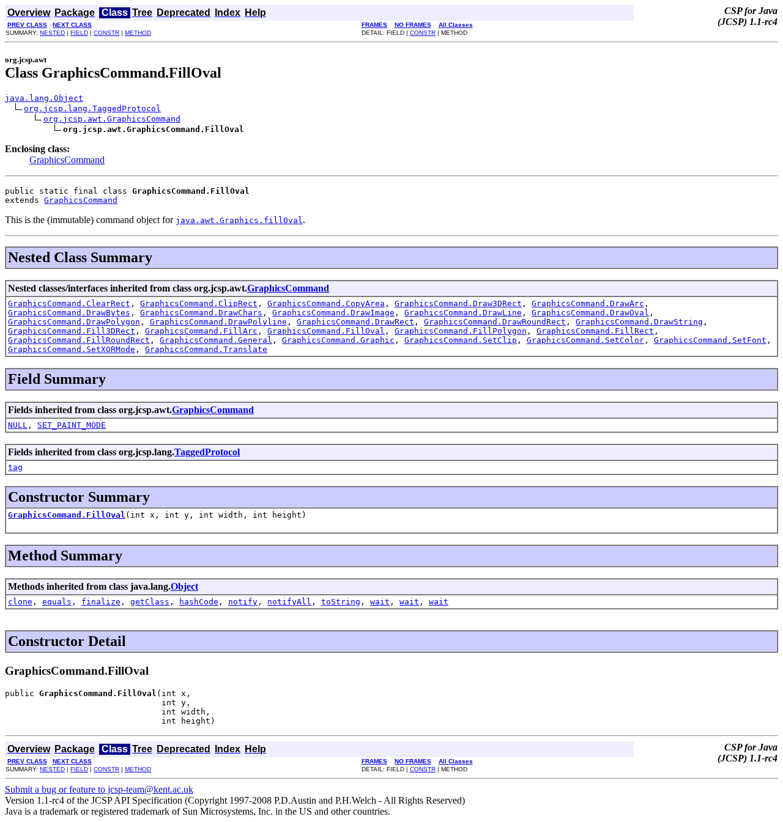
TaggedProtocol (207, 452)
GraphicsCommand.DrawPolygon (74, 321)
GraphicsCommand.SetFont (710, 340)
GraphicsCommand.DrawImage (333, 312)
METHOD (138, 32)
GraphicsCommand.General (216, 340)
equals (57, 601)
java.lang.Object (44, 98)
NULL (18, 425)
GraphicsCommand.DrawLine (463, 312)
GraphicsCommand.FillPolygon (461, 331)
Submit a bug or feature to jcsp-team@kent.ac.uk (99, 789)
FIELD (79, 32)
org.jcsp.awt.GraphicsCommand (111, 118)
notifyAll (289, 601)
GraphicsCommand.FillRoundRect (79, 340)
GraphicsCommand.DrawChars (201, 312)
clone (20, 601)
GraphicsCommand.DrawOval (590, 312)
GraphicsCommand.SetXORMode (71, 349)
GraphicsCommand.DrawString (639, 321)
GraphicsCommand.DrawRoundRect (495, 321)
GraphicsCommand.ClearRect (69, 303)
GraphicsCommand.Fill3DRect (71, 331)
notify (243, 601)
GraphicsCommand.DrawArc (588, 303)
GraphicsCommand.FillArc (201, 331)
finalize (101, 601)
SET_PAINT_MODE (71, 425)
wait (380, 601)
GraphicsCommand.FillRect (595, 331)
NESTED (52, 32)
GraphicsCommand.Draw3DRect (458, 303)
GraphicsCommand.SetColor (585, 340)
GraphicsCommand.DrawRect (355, 321)
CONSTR (106, 32)
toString (340, 601)
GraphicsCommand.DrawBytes (69, 312)
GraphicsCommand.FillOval (326, 331)
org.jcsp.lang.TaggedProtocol (92, 108)
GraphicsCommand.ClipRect (199, 303)
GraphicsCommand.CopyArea (326, 303)
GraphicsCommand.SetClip (460, 340)
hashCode (198, 601)
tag (15, 467)
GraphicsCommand (67, 160)
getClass (149, 601)
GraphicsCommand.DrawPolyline (218, 321)
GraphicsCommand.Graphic (338, 340)
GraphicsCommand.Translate (206, 349)
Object (184, 586)
